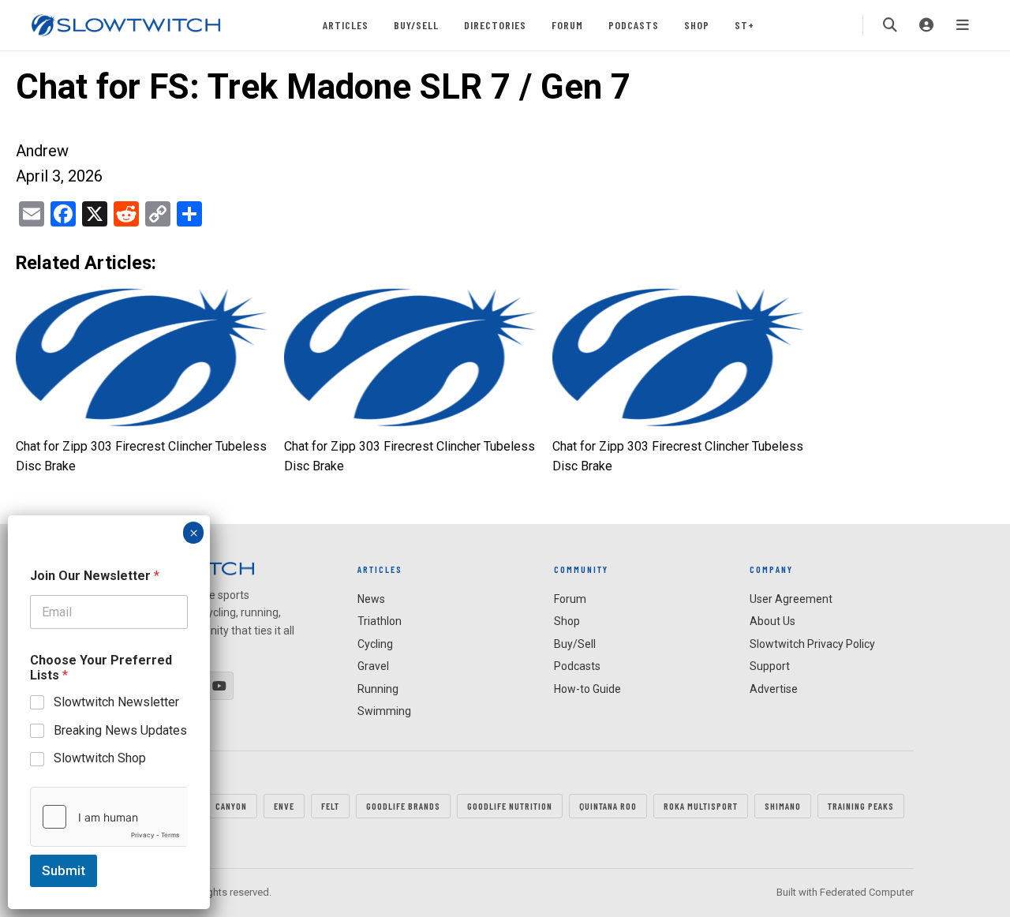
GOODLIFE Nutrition (509, 805)
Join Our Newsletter (94, 575)
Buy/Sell (416, 25)
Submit (63, 870)
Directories (495, 25)
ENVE (284, 805)
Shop (696, 25)
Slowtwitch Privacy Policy (812, 644)
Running (377, 689)
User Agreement (791, 599)
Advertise (774, 689)
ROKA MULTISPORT (701, 805)
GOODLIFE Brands (403, 805)
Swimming (384, 711)
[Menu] (962, 25)
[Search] (890, 25)
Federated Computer (867, 892)
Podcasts (633, 25)
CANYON (231, 805)
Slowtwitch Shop (100, 757)
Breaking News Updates (120, 729)
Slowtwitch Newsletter (116, 701)
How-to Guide (587, 689)
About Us (772, 621)
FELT (330, 805)
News (371, 599)
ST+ (744, 25)
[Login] (926, 25)
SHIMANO (783, 805)
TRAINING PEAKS (861, 805)
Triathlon (379, 621)
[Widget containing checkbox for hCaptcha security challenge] (109, 817)
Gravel (373, 666)
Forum (567, 25)
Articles (345, 25)
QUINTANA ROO (608, 805)
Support (770, 666)
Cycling (375, 644)
